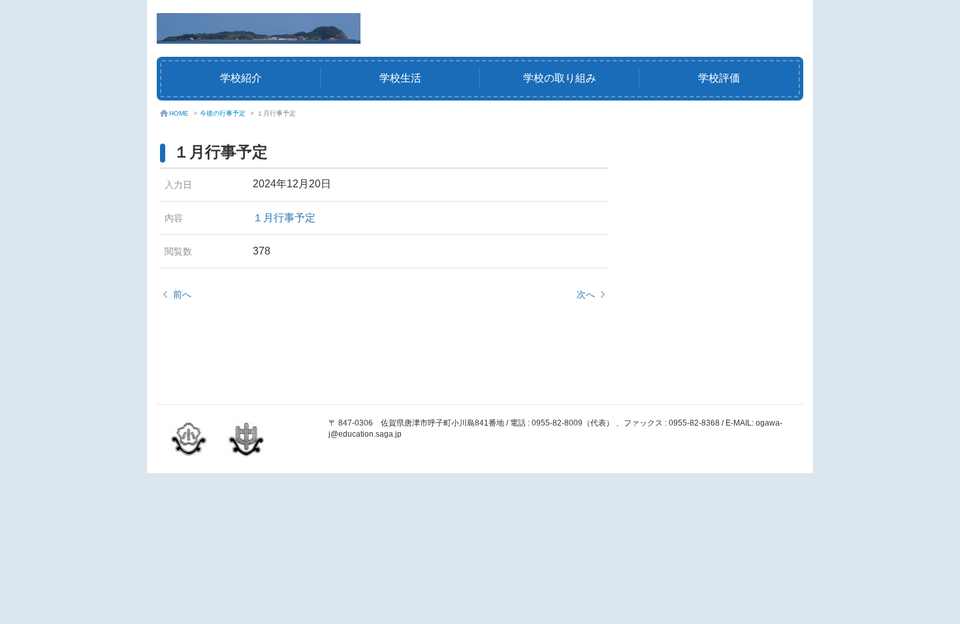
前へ (182, 294)
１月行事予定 (284, 217)
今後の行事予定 (223, 113)
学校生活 (400, 78)
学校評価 (719, 78)
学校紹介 (241, 78)
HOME (179, 113)
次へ (586, 294)
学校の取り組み (559, 78)
